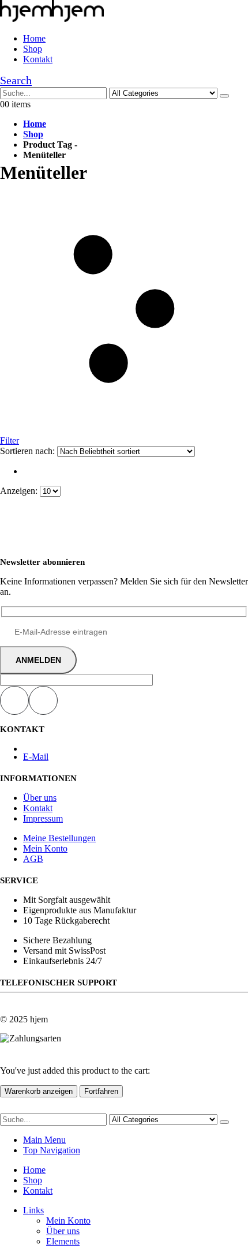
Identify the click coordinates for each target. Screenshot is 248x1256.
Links (33, 1210)
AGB (33, 859)
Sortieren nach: (28, 451)
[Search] (224, 96)
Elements (63, 1241)
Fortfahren (101, 1091)
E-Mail (35, 757)
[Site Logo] (52, 19)
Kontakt (37, 59)
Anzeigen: (20, 491)
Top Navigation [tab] (51, 1150)
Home (34, 38)
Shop (32, 49)
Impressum (43, 818)
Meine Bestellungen (59, 838)
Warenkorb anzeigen (39, 1091)
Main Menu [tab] (44, 1140)
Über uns (40, 798)
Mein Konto (45, 848)
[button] (16, 80)
